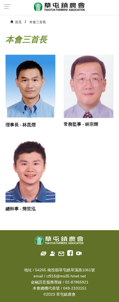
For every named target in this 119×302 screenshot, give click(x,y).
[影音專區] (77, 252)
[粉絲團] (68, 252)
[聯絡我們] (59, 252)
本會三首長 (37, 22)
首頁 (18, 22)
